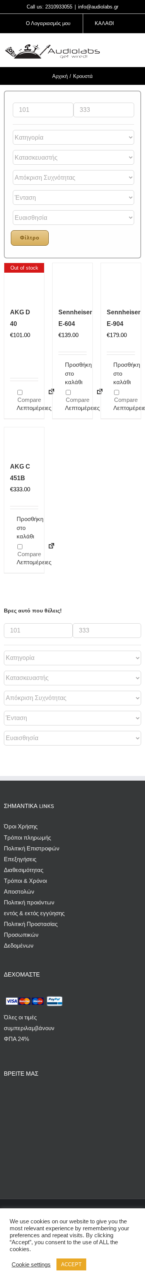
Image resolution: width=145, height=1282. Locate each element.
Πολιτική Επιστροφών (32, 848)
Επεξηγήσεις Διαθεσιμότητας (23, 864)
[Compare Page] (48, 550)
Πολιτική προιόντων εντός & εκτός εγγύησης (34, 907)
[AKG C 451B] (24, 442)
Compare (28, 399)
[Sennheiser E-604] (72, 283)
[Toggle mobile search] (124, 51)
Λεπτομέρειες (27, 408)
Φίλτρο (29, 238)
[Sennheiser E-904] (121, 283)
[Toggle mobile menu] (138, 51)
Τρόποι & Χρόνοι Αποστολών (25, 886)
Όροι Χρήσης (21, 826)
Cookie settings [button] (31, 1265)
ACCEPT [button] (71, 1264)
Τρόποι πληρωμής (27, 837)
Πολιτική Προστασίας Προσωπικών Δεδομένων (31, 935)
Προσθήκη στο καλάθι (68, 373)
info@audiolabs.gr (98, 7)
